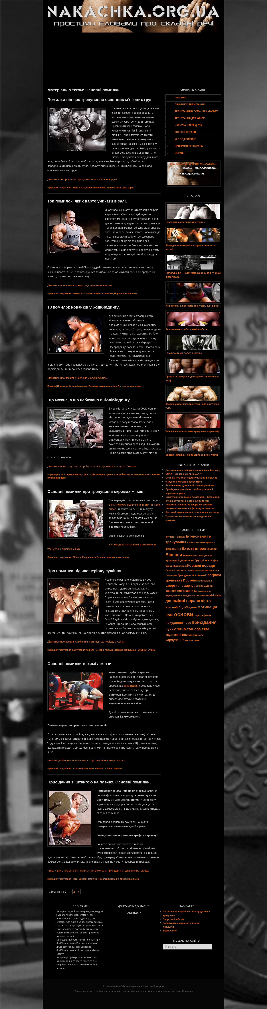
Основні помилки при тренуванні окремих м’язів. (96, 491)
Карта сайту (170, 930)
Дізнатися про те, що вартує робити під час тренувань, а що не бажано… (93, 466)
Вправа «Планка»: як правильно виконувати (191, 454)
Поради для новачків (125, 293)
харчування (175, 639)
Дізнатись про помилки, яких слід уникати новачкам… (81, 285)
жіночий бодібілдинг (181, 607)
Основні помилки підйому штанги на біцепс (191, 477)
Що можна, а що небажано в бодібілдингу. (89, 400)
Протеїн (189, 580)
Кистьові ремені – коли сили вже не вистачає (192, 512)
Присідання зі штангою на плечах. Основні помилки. (99, 782)
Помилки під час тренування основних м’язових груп (100, 99)
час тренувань (192, 640)
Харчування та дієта (83, 649)
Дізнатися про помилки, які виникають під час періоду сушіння (86, 641)
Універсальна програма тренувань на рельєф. (192, 431)
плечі (119, 557)
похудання (174, 622)
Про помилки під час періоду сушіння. (84, 571)
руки (169, 629)
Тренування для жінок (190, 118)
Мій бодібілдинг (185, 139)
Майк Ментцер (97, 474)
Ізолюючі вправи (175, 536)
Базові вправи (80, 768)
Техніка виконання (179, 590)
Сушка (151, 649)
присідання (133, 878)
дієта (206, 600)
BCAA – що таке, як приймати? (183, 473)
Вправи (179, 153)
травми (187, 635)
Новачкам (78, 293)
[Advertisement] (133, 59)
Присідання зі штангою (191, 575)
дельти (191, 595)
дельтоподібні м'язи (208, 595)
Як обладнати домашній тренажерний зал (189, 485)
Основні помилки (95, 187)
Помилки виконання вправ (120, 187)
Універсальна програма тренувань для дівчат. (192, 305)
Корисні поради (65, 474)
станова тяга (197, 628)
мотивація (207, 606)
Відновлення (186, 560)
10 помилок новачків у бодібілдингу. (83, 307)
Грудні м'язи (89, 557)
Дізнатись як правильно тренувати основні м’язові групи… (83, 179)
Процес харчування (125, 649)
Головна (180, 97)
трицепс (198, 635)
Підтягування (204, 580)
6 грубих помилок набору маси (183, 481)
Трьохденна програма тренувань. (185, 222)
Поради (51, 386)
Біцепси (77, 557)
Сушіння (142, 649)
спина (126, 557)
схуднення (173, 634)
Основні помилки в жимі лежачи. (80, 663)
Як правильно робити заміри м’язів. (186, 329)
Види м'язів (79, 187)
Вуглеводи (171, 560)
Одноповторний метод (118, 474)
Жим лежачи (96, 768)
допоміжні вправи (182, 600)
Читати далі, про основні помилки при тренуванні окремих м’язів (101, 546)
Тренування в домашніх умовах (196, 111)
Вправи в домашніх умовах (197, 555)
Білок (213, 548)
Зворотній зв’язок (173, 919)
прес (187, 622)
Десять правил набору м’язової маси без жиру (193, 470)
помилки (108, 293)
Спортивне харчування (184, 585)
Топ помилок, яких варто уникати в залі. (87, 201)
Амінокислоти (196, 542)
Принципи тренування (59, 187)
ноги (75, 878)
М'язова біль (81, 474)
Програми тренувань (189, 146)
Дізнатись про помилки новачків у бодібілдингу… (78, 378)
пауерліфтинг (202, 615)
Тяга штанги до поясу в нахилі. (183, 352)
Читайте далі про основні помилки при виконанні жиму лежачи (86, 760)
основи (183, 614)
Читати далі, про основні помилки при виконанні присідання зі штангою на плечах (98, 870)
